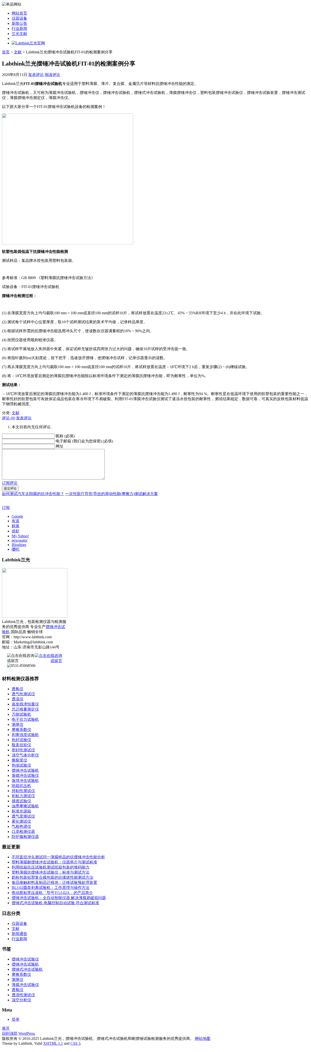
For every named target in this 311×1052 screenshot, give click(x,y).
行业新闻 (19, 28)
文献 (18, 52)
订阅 (6, 507)
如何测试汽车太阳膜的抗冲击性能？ (33, 494)
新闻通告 (19, 934)
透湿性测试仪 (23, 995)
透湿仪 (17, 699)
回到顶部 (9, 1033)
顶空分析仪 (21, 1000)
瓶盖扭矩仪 (21, 745)
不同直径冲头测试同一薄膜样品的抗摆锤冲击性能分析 (58, 857)
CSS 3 (75, 1043)
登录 (15, 1019)
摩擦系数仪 (21, 730)
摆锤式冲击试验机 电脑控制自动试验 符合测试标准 (55, 903)
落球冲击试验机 (25, 781)
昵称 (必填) (65, 436)
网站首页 (19, 13)
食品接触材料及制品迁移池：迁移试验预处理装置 (54, 882)
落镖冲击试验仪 (25, 775)
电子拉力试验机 (25, 719)
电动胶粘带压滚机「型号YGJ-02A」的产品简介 (52, 893)
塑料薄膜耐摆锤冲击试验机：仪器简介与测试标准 (54, 862)
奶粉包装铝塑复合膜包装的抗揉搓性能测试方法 (52, 877)
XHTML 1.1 (53, 1043)
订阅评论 (9, 483)
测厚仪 (17, 724)
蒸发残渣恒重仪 (25, 704)
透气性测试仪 (23, 694)
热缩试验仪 (21, 765)
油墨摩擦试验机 (25, 806)
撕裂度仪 (19, 760)
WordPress (26, 1033)
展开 (6, 1028)
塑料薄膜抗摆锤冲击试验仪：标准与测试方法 (50, 872)
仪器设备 (19, 18)
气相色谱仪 (21, 826)
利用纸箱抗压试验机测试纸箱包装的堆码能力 (50, 867)
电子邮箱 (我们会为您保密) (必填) (84, 441)
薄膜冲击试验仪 (25, 985)
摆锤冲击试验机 (25, 770)
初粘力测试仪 (23, 796)
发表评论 (36, 75)
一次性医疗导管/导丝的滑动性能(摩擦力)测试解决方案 (111, 494)
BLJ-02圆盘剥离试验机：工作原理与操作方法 (50, 888)
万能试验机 (21, 714)
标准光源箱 (21, 811)
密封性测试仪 (23, 750)
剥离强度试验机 (25, 735)
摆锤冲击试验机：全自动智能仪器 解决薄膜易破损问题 (59, 898)
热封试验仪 (21, 740)
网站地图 (202, 1038)
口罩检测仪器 (23, 831)
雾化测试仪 (21, 821)
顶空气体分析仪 (25, 755)
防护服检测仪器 (25, 837)
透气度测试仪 (23, 816)
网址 (59, 446)
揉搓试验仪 (21, 801)
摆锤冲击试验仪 (25, 959)
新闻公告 (19, 23)
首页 (6, 52)
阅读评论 (52, 75)
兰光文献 (19, 34)
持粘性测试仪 (23, 791)
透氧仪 (17, 689)
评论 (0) (8, 418)
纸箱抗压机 (21, 786)
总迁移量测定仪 (25, 709)
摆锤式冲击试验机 (27, 969)
